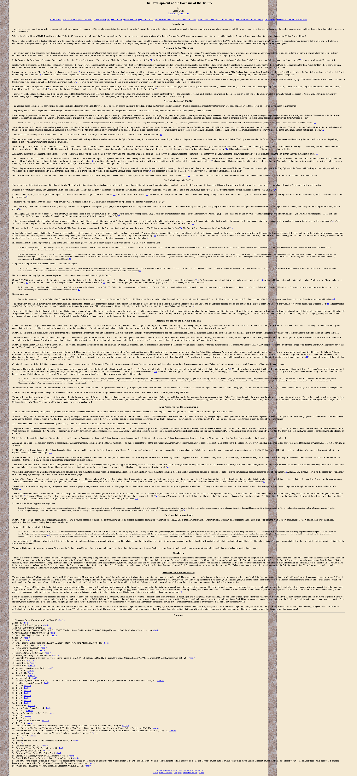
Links (155, 773)
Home (180, 770)
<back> (61, 620)
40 (333, 299)
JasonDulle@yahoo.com (178, 13)
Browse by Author (190, 770)
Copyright (178, 773)
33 (140, 270)
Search (201, 773)
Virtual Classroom (166, 773)
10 (315, 122)
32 (70, 259)
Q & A (200, 770)
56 (184, 510)
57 (48, 536)
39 (79, 289)
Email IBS (158, 770)
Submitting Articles (190, 773)
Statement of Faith (170, 770)
